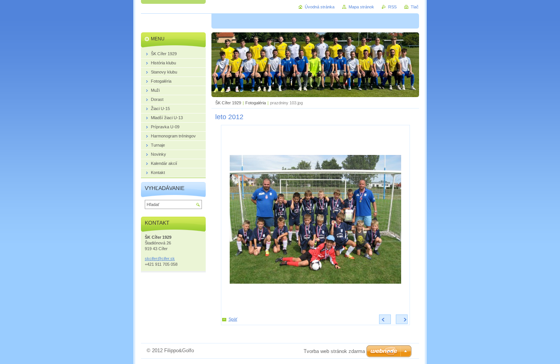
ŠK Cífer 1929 (228, 103)
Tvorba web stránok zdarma (334, 351)
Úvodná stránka (319, 7)
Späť (233, 319)
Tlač (415, 7)
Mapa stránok (361, 7)
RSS (392, 7)
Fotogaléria (255, 103)
